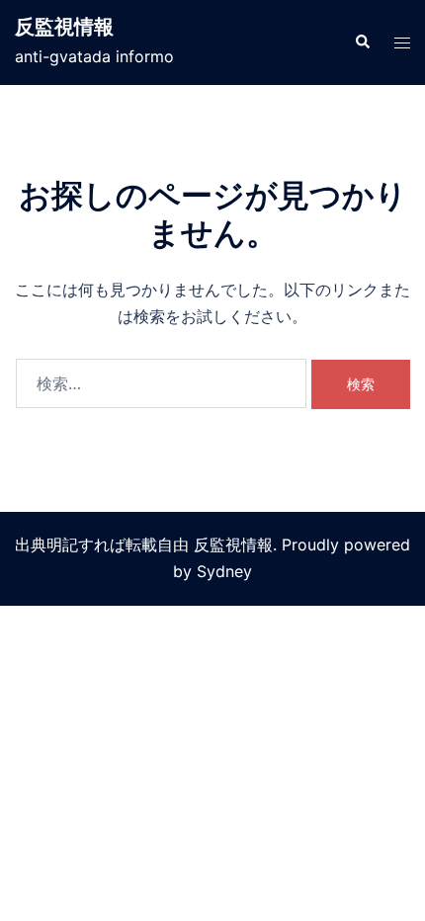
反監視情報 (64, 27)
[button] (362, 42)
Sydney (224, 571)
